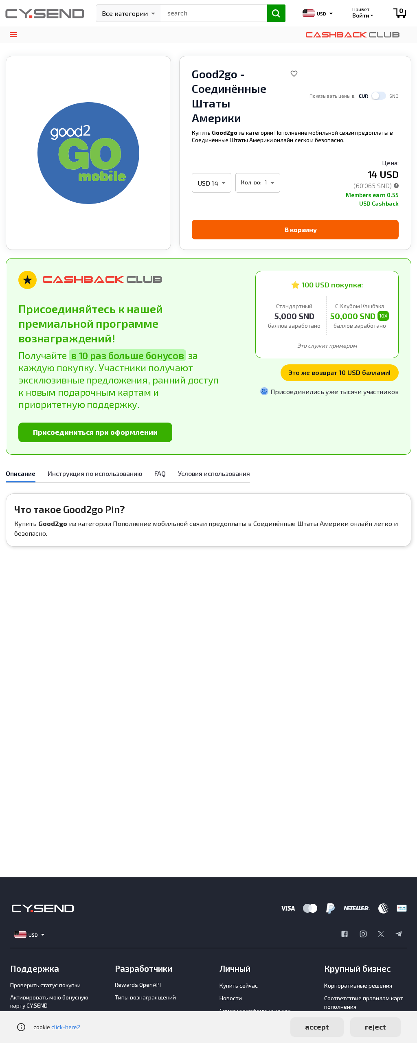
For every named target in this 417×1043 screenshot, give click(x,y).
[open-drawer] (13, 34)
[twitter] (381, 935)
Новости (230, 998)
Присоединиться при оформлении (95, 431)
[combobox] (211, 12)
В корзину (301, 229)
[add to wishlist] (294, 73)
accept (317, 1026)
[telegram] (399, 935)
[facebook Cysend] (344, 935)
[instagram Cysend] (363, 935)
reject (375, 1026)
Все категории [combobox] (125, 13)
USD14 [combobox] (208, 183)
